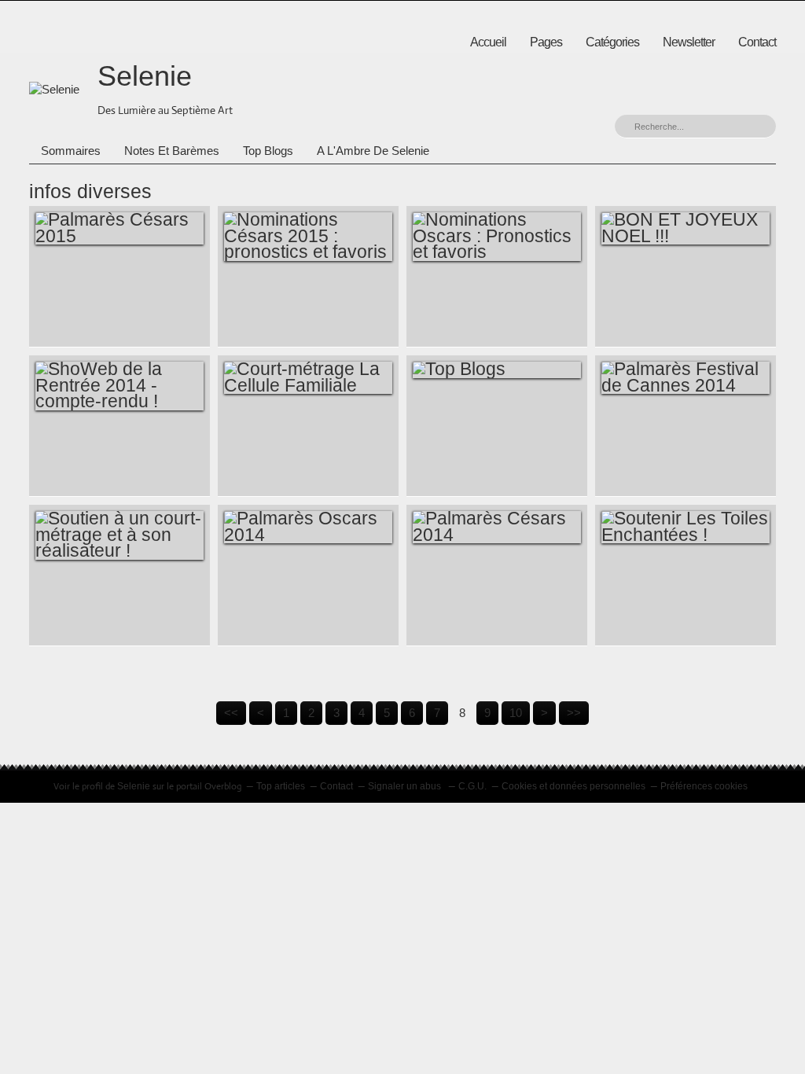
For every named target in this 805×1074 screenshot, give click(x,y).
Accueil (488, 42)
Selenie (144, 76)
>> (574, 712)
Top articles (280, 786)
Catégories (612, 42)
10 (515, 712)
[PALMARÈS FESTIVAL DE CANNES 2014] (685, 378)
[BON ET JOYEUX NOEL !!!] (685, 228)
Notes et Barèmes (171, 150)
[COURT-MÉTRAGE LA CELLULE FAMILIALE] (308, 378)
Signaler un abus (405, 786)
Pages (546, 42)
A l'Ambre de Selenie (373, 150)
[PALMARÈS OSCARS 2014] (308, 527)
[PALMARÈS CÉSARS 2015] (119, 228)
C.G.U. (472, 786)
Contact (757, 42)
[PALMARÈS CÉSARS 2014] (497, 527)
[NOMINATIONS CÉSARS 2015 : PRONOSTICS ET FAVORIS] (308, 236)
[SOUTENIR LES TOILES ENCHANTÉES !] (685, 527)
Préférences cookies (704, 786)
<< (231, 712)
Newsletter (689, 42)
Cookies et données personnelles (573, 786)
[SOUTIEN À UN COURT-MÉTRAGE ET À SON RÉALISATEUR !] (119, 535)
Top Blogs (268, 150)
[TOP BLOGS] (497, 369)
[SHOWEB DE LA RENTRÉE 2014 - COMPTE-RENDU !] (119, 386)
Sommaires (71, 150)
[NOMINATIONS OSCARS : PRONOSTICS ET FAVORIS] (497, 236)
